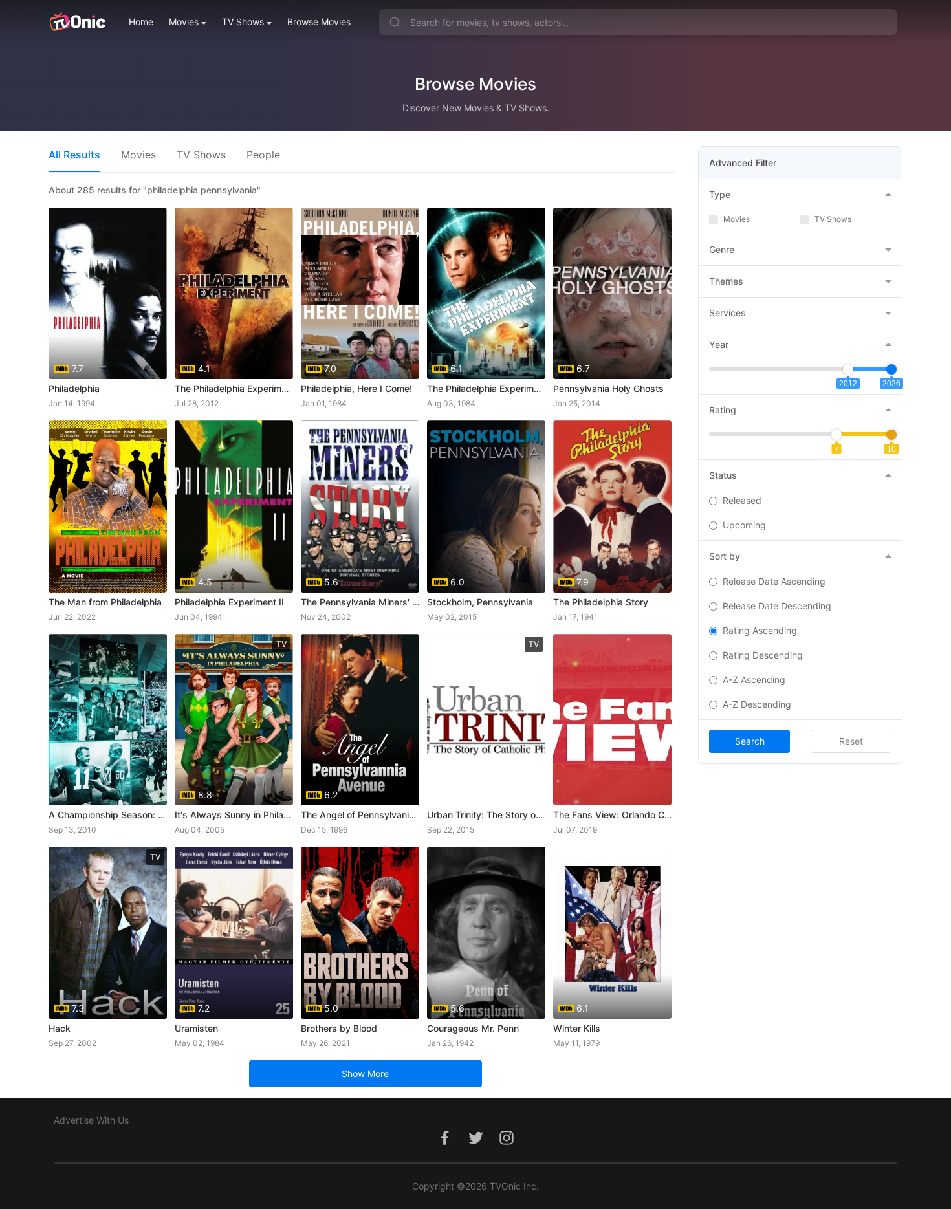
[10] (891, 435)
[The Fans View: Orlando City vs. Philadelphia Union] (612, 719)
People (263, 154)
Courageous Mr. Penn (473, 1028)
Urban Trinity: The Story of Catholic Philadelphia (486, 814)
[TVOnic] (77, 22)
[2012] (848, 369)
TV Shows (243, 21)
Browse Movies (319, 21)
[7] (836, 435)
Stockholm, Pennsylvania (480, 601)
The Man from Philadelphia (105, 601)
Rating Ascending (760, 630)
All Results (74, 154)
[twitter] (475, 1144)
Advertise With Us (91, 1120)
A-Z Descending (757, 704)
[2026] (891, 369)
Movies (184, 21)
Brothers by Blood (339, 1028)
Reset (851, 740)
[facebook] (444, 1144)
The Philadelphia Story (600, 601)
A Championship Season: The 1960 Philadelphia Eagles (108, 814)
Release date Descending (777, 605)
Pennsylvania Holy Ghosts (608, 388)
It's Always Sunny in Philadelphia (234, 814)
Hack (60, 1028)
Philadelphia (74, 388)
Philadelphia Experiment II (229, 601)
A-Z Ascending (754, 679)
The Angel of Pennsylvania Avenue (360, 814)
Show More (365, 1073)
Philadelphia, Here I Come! (356, 388)
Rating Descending (763, 654)
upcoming (744, 524)
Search (750, 740)
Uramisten (196, 1028)
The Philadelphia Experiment (234, 388)
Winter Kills (576, 1028)
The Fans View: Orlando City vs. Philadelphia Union (612, 814)
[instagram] (506, 1144)
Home (141, 21)
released (742, 500)
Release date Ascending (774, 581)
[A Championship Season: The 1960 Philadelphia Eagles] (108, 719)
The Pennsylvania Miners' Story (360, 601)
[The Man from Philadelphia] (108, 506)
